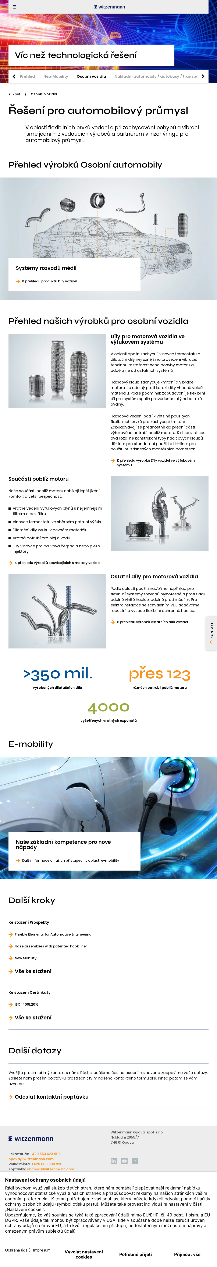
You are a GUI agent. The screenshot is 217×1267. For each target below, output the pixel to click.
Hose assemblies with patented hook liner (51, 946)
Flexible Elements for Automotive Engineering (53, 934)
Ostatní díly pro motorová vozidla (154, 576)
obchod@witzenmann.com (50, 1169)
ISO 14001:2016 (26, 1004)
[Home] (109, 6)
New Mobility (25, 958)
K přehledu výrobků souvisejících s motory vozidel (57, 563)
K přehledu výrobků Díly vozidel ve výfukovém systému (156, 463)
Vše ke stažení (33, 971)
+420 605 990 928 (46, 1164)
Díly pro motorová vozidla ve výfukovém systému (148, 339)
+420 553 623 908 (45, 1153)
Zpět (17, 94)
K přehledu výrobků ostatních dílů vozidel (152, 622)
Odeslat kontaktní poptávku (52, 1097)
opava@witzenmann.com (31, 1159)
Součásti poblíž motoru (38, 479)
